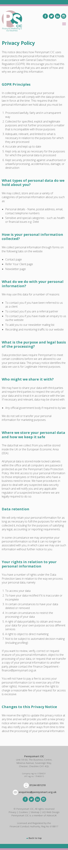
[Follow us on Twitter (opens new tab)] (51, 16)
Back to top (35, 838)
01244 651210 (37, 785)
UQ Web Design (50, 812)
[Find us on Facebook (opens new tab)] (45, 16)
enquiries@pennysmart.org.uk (37, 792)
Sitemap (35, 812)
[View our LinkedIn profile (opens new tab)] (57, 16)
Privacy (12, 812)
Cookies (23, 812)
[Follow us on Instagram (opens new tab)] (63, 16)
